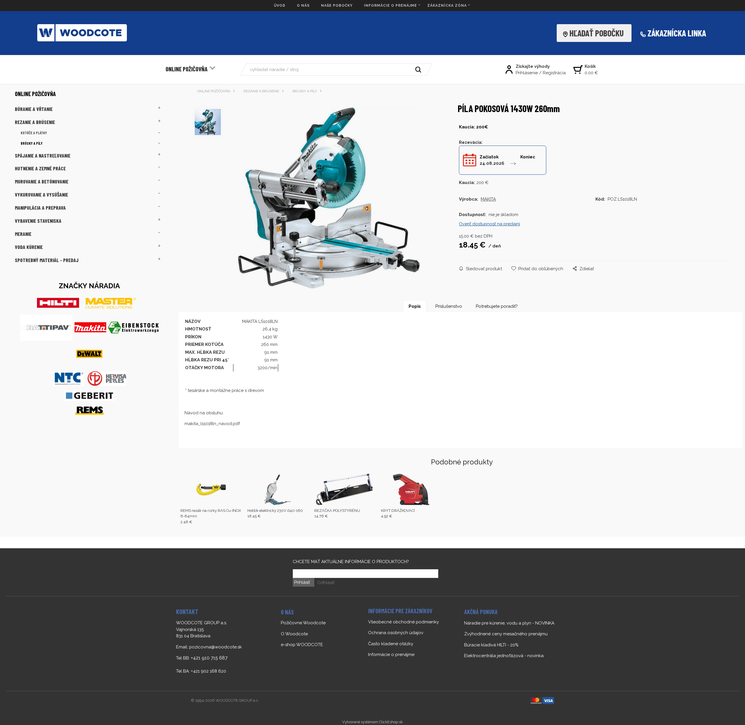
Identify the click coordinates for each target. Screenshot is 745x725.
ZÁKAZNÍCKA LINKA (677, 33)
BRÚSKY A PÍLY (31, 143)
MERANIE (23, 234)
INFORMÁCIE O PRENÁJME (390, 5)
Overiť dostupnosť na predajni (489, 224)
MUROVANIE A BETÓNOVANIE (41, 181)
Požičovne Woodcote (303, 622)
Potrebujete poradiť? (497, 306)
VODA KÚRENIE (29, 247)
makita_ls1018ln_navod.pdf (212, 423)
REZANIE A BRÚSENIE (35, 122)
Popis (415, 306)
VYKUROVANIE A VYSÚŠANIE (41, 194)
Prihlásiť (302, 582)
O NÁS (303, 5)
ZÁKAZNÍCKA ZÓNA (447, 5)
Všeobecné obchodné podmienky (403, 622)
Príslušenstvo (448, 306)
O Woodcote (294, 633)
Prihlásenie (527, 72)
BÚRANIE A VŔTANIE (34, 109)
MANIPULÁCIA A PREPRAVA (40, 207)
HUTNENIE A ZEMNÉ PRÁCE (40, 168)
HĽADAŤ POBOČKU (598, 33)
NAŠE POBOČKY (337, 5)
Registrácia (554, 72)
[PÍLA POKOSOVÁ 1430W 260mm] (329, 198)
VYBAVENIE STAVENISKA (38, 221)
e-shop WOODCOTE (302, 644)
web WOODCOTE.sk (301, 655)
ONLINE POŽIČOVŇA (186, 68)
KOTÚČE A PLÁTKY (34, 132)
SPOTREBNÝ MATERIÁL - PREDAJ (47, 260)
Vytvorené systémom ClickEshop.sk (372, 722)
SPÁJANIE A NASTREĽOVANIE (42, 155)
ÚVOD (279, 5)
